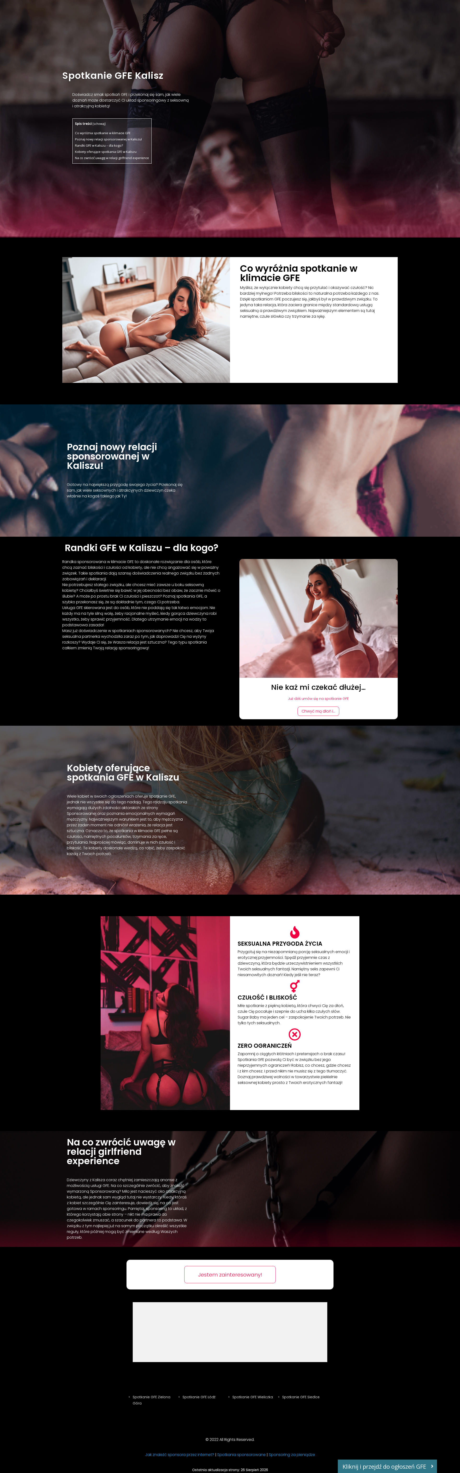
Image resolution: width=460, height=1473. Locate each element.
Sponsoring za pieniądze (292, 1454)
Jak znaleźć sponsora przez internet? (179, 1454)
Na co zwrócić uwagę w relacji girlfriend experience (112, 158)
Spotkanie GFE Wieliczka (252, 1397)
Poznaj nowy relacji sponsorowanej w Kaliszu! (108, 139)
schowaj (99, 124)
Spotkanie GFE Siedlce (301, 1397)
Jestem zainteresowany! (230, 1274)
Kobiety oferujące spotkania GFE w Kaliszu (106, 152)
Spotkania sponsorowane (241, 1454)
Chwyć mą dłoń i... (318, 711)
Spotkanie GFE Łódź (199, 1397)
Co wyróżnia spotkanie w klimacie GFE (103, 133)
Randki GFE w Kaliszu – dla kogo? (99, 145)
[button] (387, 1466)
